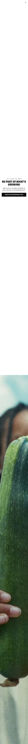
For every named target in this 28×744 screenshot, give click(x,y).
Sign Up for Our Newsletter (14, 194)
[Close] (25, 2)
